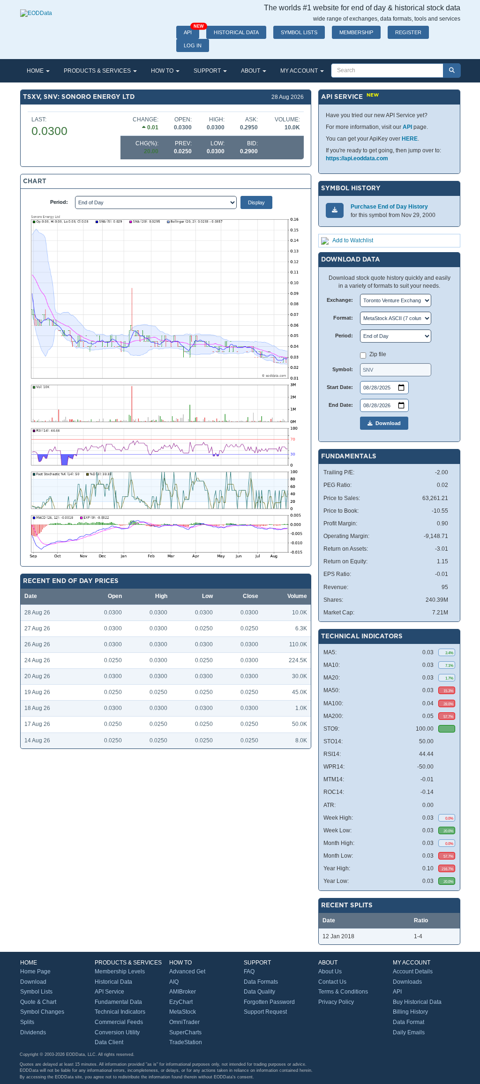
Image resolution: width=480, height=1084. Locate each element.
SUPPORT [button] (208, 70)
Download (387, 423)
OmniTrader (184, 1022)
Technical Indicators (120, 1012)
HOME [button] (36, 70)
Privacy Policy (336, 1002)
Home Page (35, 971)
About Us (330, 971)
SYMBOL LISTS (299, 32)
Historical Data (113, 982)
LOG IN (193, 45)
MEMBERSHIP (356, 32)
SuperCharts (185, 1032)
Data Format (408, 1022)
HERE (410, 138)
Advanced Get (187, 971)
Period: (59, 202)
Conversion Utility (117, 1032)
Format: (343, 318)
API (191, 30)
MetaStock (182, 1012)
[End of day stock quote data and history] (36, 8)
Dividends (33, 1032)
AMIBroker (182, 991)
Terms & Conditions (343, 991)
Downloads (407, 982)
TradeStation (185, 1042)
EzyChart (181, 1002)
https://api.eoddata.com (357, 158)
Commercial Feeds (119, 1022)
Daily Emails (409, 1032)
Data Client (109, 1042)
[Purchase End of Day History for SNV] (335, 210)
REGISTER (408, 32)
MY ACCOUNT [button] (299, 70)
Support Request (265, 1012)
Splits (27, 1022)
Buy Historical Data (417, 1002)
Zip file (377, 354)
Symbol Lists (36, 991)
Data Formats (261, 982)
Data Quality (259, 991)
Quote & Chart (38, 1002)
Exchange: (340, 300)
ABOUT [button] (251, 70)
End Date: (341, 405)
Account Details (413, 971)
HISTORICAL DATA (236, 32)
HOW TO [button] (163, 70)
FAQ (249, 971)
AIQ (174, 982)
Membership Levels (120, 971)
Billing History (410, 1012)
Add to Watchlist (352, 240)
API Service (109, 991)
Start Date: (340, 387)
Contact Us (332, 982)
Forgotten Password (269, 1002)
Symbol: (342, 369)
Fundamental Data (118, 1002)
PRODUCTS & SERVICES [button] (98, 70)
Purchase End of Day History (389, 206)
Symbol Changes (42, 1012)
